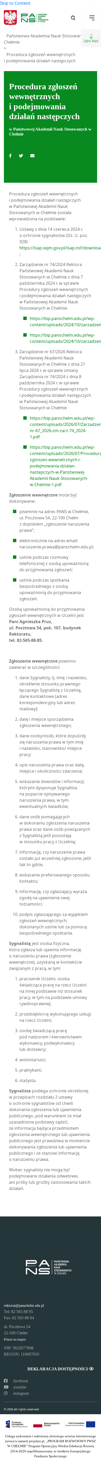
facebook (20, 1381)
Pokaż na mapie (15, 1339)
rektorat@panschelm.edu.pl (24, 1305)
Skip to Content (15, 3)
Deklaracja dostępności (58, 1369)
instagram (20, 1393)
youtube (19, 1387)
